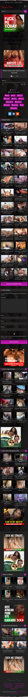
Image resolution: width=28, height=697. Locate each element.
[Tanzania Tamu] (11, 7)
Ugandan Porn (14, 688)
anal (14, 95)
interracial (15, 105)
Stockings (14, 108)
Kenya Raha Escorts (19, 683)
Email (2, 321)
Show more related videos (14, 284)
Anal (8, 95)
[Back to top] (23, 693)
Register (21, 2)
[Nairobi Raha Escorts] (14, 31)
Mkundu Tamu (8, 687)
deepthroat (10, 101)
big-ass (20, 95)
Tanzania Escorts (8, 683)
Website (3, 327)
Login (16, 2)
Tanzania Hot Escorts (20, 691)
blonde (21, 98)
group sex (19, 101)
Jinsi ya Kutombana (20, 685)
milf (22, 105)
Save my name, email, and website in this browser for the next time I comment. (13, 337)
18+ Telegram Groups (8, 685)
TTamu (16, 90)
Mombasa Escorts (18, 687)
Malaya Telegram (14, 693)
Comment (3, 297)
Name (2, 315)
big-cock (7, 98)
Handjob (7, 105)
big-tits (14, 98)
